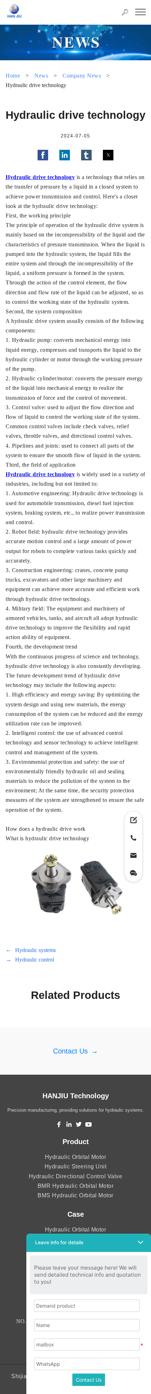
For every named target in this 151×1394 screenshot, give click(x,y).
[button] (43, 155)
